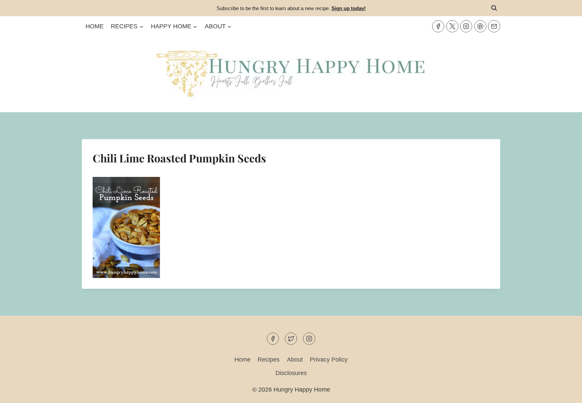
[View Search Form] (494, 8)
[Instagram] (466, 26)
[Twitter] (452, 26)
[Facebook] (438, 26)
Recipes (269, 359)
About (295, 359)
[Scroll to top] (564, 392)
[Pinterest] (480, 26)
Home (95, 26)
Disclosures (291, 373)
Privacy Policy (329, 359)
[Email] (494, 26)
